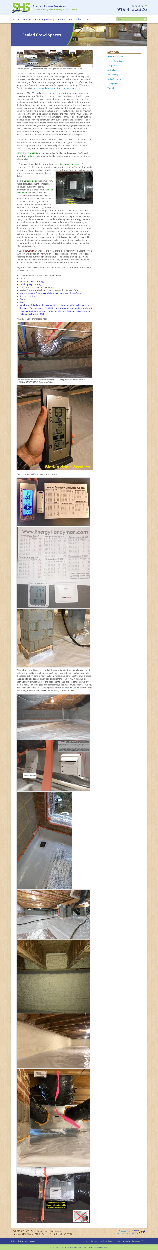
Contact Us (90, 19)
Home (16, 19)
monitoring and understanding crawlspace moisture (55, 88)
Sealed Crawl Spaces (116, 61)
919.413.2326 (132, 8)
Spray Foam (112, 65)
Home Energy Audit (115, 56)
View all (111, 88)
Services (27, 19)
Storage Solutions (115, 83)
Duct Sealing (113, 74)
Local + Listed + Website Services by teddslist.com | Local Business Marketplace (79, 1247)
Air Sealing (112, 70)
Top (143, 1241)
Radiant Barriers (114, 79)
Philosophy (75, 19)
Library (44, 19)
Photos (61, 19)
